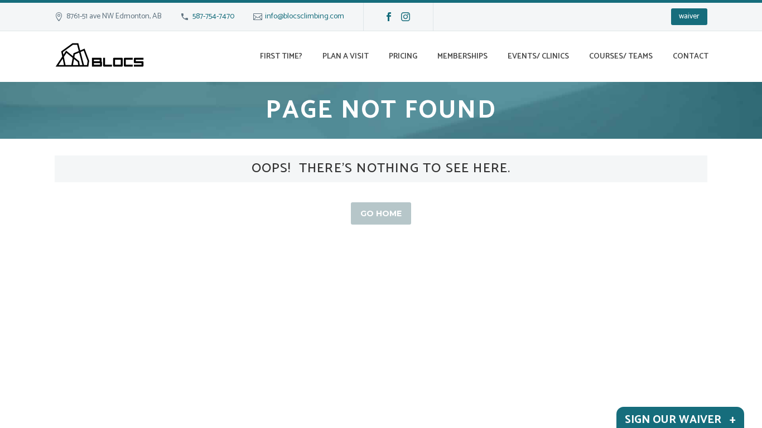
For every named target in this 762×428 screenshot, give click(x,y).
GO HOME (381, 213)
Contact (690, 56)
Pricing (403, 56)
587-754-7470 (213, 16)
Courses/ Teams (621, 56)
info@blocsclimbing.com (304, 16)
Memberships (462, 56)
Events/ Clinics (538, 56)
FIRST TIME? (281, 56)
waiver (689, 16)
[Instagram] (405, 16)
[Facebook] (388, 16)
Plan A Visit (345, 56)
